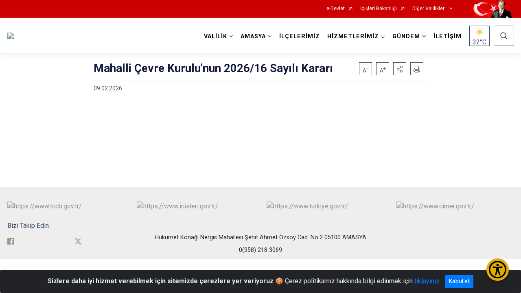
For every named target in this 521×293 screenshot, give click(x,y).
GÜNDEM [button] (406, 36)
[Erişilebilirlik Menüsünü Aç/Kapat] (497, 269)
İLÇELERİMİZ (299, 36)
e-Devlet (335, 8)
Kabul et (459, 281)
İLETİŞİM (447, 36)
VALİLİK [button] (215, 36)
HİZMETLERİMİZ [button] (353, 36)
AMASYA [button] (253, 36)
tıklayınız (427, 281)
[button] (399, 68)
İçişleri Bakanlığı (378, 8)
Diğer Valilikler (429, 8)
